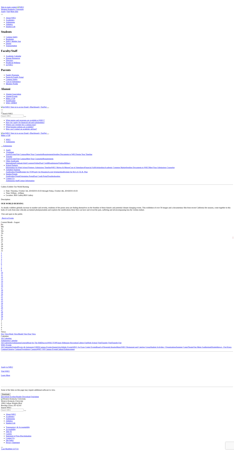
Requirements (48, 154)
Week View (13, 334)
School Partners (12, 165)
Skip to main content (9, 7)
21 (2, 297)
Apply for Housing (40, 172)
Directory (9, 60)
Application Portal (13, 172)
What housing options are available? (20, 127)
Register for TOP (26, 172)
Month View (23, 334)
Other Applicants (12, 161)
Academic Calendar (13, 56)
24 (2, 303)
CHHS (36, 347)
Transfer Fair (117, 343)
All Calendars (6, 338)
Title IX (9, 432)
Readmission (53, 163)
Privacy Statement (13, 443)
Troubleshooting (54, 176)
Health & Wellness (13, 63)
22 (2, 299)
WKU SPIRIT (11, 103)
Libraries (113, 347)
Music (118, 347)
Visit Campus (21, 154)
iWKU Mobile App (13, 41)
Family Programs (12, 75)
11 (2, 275)
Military (67, 163)
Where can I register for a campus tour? (21, 125)
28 (2, 312)
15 (2, 284)
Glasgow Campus (14, 349)
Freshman (10, 152)
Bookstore (10, 39)
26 (2, 308)
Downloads (6, 394)
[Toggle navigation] (2, 146)
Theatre (191, 347)
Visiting (61, 163)
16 (2, 286)
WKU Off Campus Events (47, 349)
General (24, 343)
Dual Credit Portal (41, 176)
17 (2, 288)
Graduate (19, 163)
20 (2, 295)
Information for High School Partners (20, 167)
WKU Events (6, 345)
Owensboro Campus (29, 349)
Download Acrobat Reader (11, 397)
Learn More (5, 375)
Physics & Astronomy (25, 347)
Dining (8, 43)
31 (2, 319)
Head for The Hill (34, 343)
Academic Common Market (115, 167)
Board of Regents (103, 347)
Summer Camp (182, 347)
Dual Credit (43, 163)
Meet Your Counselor (34, 154)
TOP (54, 343)
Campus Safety (12, 37)
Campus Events (45, 347)
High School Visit (94, 343)
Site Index (10, 440)
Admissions (10, 22)
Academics (10, 20)
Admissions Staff (12, 181)
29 (2, 314)
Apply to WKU (7, 367)
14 (2, 281)
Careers (9, 434)
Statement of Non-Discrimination (18, 436)
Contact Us (10, 178)
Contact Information (26, 181)
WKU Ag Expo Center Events (84, 347)
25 (2, 305)
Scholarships (100, 167)
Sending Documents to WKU (64, 154)
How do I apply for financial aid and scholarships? (25, 122)
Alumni (54, 347)
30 (2, 316)
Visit (8, 11)
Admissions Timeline (43, 167)
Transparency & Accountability (18, 427)
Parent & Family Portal (15, 77)
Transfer (9, 157)
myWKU (9, 65)
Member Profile (12, 84)
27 (2, 310)
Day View (5, 334)
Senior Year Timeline (84, 154)
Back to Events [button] (7, 218)
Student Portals (11, 174)
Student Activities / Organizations (163, 347)
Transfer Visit (106, 343)
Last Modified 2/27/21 (10, 449)
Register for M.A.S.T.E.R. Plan (75, 172)
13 (2, 279)
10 (2, 273)
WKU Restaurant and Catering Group (135, 347)
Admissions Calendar (9, 341)
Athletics (9, 24)
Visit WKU (5, 371)
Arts (59, 347)
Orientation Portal (27, 176)
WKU (8, 139)
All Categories (6, 343)
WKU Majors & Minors (60, 167)
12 (2, 277)
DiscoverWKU (47, 343)
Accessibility (11, 429)
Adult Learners (28, 163)
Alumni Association (13, 94)
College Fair (83, 343)
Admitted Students (13, 170)
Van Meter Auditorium (202, 347)
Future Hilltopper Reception (67, 343)
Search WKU (7, 114)
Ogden (14, 347)
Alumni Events (11, 96)
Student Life (10, 27)
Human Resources (13, 58)
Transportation (11, 46)
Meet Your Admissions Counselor (162, 167)
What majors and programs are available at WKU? (25, 120)
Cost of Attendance (13, 82)
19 (2, 292)
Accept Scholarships (55, 172)
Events (13, 154)
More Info (14, 11)
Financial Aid (89, 167)
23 (2, 301)
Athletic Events (67, 347)
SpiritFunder (10, 101)
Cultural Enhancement (66, 349)
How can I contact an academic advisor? (21, 129)
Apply (3, 11)
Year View (32, 334)
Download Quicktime (30, 397)
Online (36, 163)
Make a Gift (10, 98)
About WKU (11, 18)
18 (2, 290)
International (10, 163)
